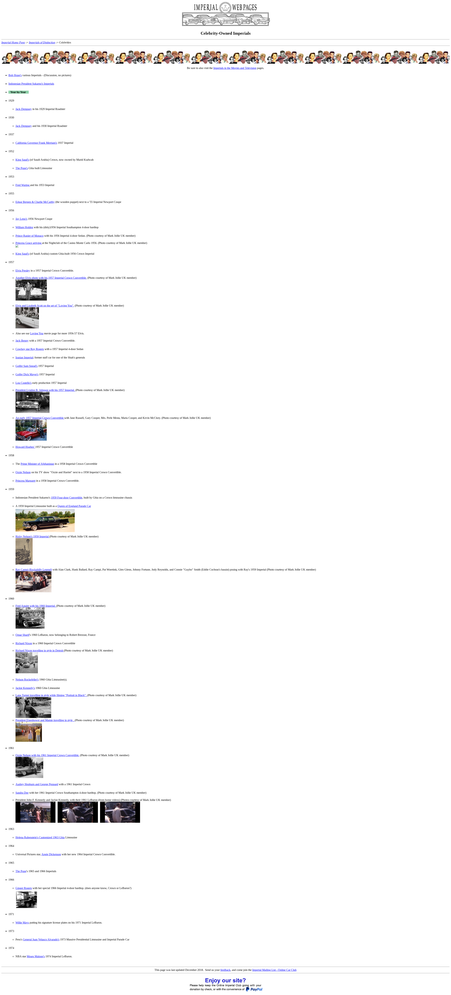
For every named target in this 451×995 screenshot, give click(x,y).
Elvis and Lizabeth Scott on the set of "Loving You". (45, 305)
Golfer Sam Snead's (27, 365)
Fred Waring (23, 185)
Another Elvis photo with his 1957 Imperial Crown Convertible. (51, 277)
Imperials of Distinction (42, 42)
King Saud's (22, 159)
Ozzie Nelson (23, 472)
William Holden (24, 227)
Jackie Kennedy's (25, 688)
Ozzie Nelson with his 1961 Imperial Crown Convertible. (47, 755)
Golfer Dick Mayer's (27, 374)
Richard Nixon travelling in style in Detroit (40, 650)
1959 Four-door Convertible (66, 497)
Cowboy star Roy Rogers (30, 349)
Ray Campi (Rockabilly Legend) (34, 569)
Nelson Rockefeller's (27, 679)
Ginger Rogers (24, 888)
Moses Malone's (36, 956)
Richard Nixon (24, 643)
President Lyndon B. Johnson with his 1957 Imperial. (45, 390)
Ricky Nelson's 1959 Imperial (32, 536)
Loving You (36, 333)
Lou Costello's (24, 382)
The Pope (21, 871)
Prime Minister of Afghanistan (37, 463)
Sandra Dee (22, 792)
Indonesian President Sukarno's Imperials (31, 83)
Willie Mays (22, 922)
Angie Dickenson (51, 854)
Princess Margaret (25, 480)
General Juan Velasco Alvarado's (41, 939)
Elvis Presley (23, 270)
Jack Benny (22, 340)
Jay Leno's (21, 218)
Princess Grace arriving (29, 242)
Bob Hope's (15, 75)
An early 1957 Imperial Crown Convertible (40, 417)
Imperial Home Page (13, 42)
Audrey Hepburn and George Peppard (37, 784)
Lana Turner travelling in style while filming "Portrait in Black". (51, 695)
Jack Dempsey (24, 109)
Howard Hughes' (25, 446)
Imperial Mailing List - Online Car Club (274, 969)
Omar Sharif (22, 634)
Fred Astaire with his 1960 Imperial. (36, 605)
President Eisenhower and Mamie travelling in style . (45, 720)
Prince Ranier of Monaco (30, 235)
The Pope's (22, 168)
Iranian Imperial (24, 357)
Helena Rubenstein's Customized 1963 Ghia (40, 837)
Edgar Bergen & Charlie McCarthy (35, 201)
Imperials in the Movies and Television (234, 68)
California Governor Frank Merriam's (36, 142)
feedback (225, 969)
